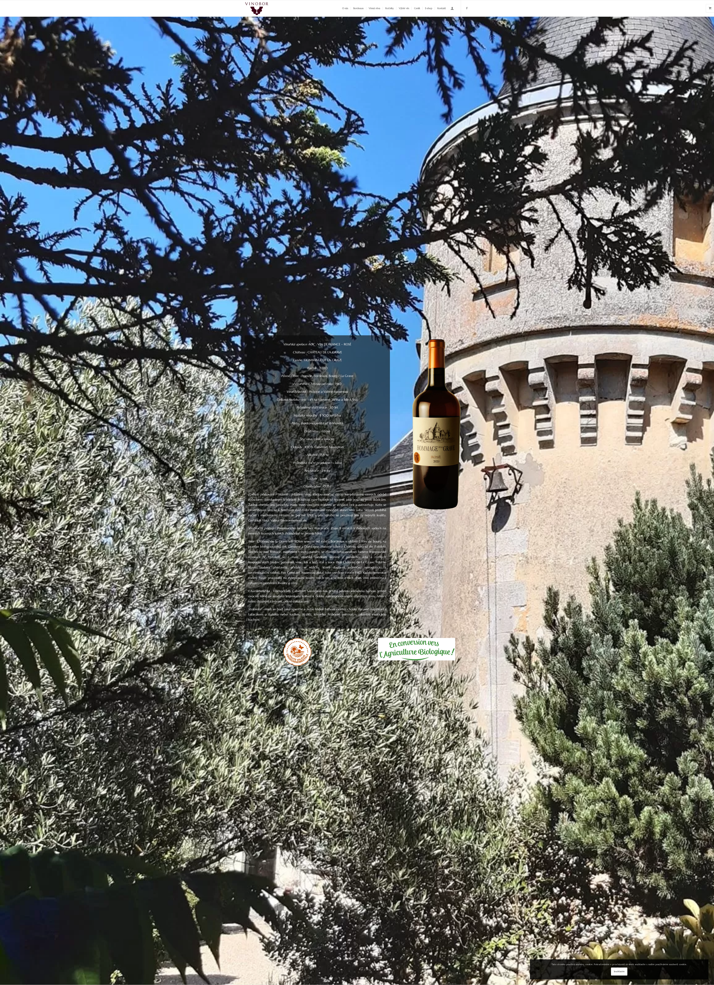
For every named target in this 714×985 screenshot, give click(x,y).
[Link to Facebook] (466, 8)
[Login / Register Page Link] (452, 8)
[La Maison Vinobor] (257, 8)
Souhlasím (619, 971)
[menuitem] (345, 8)
